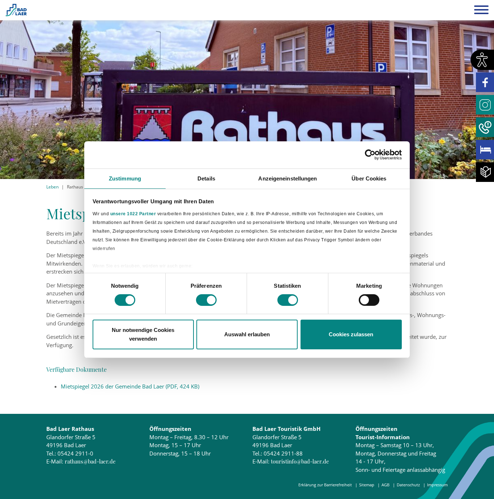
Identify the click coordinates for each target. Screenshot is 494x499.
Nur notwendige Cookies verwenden (143, 334)
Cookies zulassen (351, 334)
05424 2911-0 (75, 453)
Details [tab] (206, 178)
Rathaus (75, 187)
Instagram (485, 105)
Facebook (485, 82)
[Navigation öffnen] (481, 11)
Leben (52, 187)
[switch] (206, 300)
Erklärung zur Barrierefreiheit (325, 484)
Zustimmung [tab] (125, 178)
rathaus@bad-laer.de (90, 461)
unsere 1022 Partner (133, 213)
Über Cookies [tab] (369, 178)
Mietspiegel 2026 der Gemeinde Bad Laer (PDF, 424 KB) (130, 386)
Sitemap (366, 484)
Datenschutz (408, 484)
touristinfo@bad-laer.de (300, 461)
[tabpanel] (247, 89)
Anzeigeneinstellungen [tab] (287, 178)
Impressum (437, 484)
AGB (385, 484)
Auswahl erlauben (247, 334)
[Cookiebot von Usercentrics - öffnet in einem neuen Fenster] (370, 154)
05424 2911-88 (283, 453)
